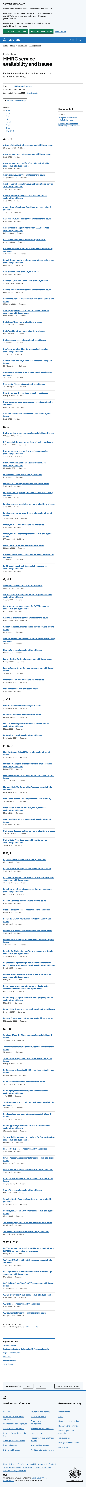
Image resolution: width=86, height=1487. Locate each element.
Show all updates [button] (32, 1327)
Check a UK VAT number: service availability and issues (27, 290)
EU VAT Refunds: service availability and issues (23, 545)
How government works (68, 1442)
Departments (64, 1411)
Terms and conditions (12, 1467)
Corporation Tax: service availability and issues (24, 384)
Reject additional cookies (41, 31)
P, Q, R (8, 125)
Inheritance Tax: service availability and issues (23, 680)
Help (5, 1464)
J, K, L (8, 119)
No (43, 1386)
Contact (52, 1464)
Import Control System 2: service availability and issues (27, 659)
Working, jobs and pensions (42, 1450)
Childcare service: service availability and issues (24, 340)
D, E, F (8, 113)
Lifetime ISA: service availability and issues (22, 714)
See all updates (32, 93)
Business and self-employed (15, 1424)
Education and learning (40, 1411)
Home (5, 46)
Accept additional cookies (15, 31)
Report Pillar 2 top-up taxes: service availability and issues (29, 1009)
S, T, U (8, 128)
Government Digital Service (14, 1470)
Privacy (12, 1464)
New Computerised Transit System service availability (27, 798)
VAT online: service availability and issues (21, 1304)
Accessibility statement (37, 1464)
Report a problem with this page (67, 1386)
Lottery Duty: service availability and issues (22, 735)
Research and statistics (68, 1426)
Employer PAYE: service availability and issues (23, 525)
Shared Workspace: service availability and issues (25, 1149)
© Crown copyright (74, 1480)
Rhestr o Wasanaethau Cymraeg (37, 1467)
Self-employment (9, 1345)
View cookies (60, 31)
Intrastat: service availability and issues (20, 689)
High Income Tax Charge (12, 1353)
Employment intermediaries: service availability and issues (29, 504)
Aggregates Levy (35, 46)
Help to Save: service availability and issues (22, 650)
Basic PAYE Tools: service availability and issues (24, 239)
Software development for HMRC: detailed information (69, 125)
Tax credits (7, 1356)
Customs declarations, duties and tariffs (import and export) (26, 1349)
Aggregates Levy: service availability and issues (24, 175)
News (60, 1416)
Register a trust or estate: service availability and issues (27, 930)
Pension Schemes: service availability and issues (24, 901)
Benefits (6, 1411)
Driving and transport (12, 1450)
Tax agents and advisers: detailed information (67, 119)
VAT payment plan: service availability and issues (24, 1313)
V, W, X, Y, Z (10, 131)
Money (12, 46)
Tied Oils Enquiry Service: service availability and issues (27, 1222)
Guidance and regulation (68, 1421)
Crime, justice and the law (14, 1440)
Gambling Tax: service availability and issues (22, 585)
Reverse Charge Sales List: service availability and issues (28, 1018)
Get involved (63, 1447)
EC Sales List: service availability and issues (22, 474)
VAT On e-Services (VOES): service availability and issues (28, 1295)
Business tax (22, 46)
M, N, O (8, 122)
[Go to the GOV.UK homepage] (11, 40)
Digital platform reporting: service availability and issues (28, 433)
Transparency (64, 1438)
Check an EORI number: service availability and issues (26, 281)
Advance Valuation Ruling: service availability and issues (28, 145)
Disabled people (10, 1445)
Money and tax (37, 1433)
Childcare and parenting (13, 1428)
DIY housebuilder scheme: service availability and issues (28, 442)
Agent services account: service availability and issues (27, 154)
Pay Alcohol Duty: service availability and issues (24, 859)
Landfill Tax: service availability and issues (22, 705)
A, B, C (8, 110)
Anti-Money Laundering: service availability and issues (27, 219)
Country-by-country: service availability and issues (25, 393)
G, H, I (8, 116)
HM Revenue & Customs (23, 86)
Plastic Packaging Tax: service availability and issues (26, 910)
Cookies (21, 1464)
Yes (30, 1386)
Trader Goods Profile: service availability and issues (26, 1231)
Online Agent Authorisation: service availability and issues (29, 831)
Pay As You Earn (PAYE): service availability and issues (27, 868)
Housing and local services (42, 1428)
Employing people (38, 1416)
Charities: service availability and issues (20, 272)
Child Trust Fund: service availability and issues (24, 331)
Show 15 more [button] (8, 1364)
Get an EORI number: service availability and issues (25, 618)
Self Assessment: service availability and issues (24, 1081)
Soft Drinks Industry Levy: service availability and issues (28, 1169)
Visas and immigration (40, 1445)
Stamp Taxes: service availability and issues (22, 1190)
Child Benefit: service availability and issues (22, 322)
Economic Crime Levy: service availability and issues (26, 483)
